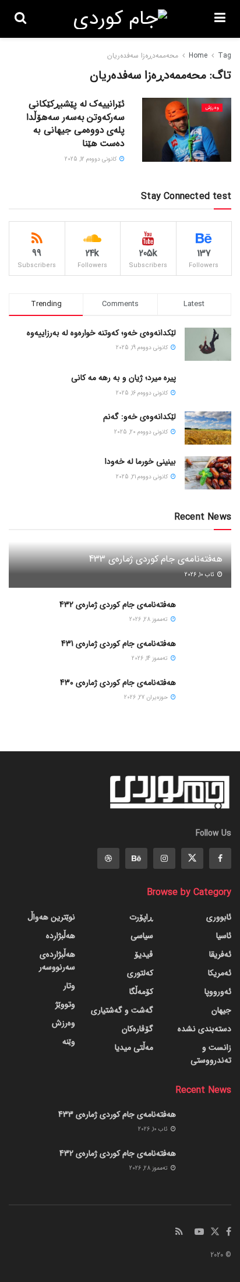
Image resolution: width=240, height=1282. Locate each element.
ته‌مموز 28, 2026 (149, 619)
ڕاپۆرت (141, 917)
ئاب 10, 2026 (200, 574)
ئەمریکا (219, 973)
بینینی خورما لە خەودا (140, 461)
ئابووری (218, 917)
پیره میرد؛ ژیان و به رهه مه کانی (123, 377)
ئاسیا (223, 935)
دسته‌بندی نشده (204, 1028)
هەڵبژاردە (60, 935)
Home (198, 55)
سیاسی (141, 935)
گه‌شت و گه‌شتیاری (122, 1010)
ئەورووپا (217, 991)
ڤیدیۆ (144, 954)
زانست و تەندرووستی (210, 1054)
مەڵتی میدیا (134, 1047)
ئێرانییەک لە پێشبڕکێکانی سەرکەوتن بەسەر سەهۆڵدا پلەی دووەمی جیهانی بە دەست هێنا (75, 123)
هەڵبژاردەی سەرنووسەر (57, 961)
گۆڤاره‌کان (137, 1028)
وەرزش (212, 107)
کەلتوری (140, 973)
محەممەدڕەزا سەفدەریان (142, 55)
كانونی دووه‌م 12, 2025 (91, 159)
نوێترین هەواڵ (51, 917)
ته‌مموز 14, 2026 (151, 658)
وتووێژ (65, 1004)
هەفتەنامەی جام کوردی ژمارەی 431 (118, 643)
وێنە (68, 1041)
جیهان (221, 1010)
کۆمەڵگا (141, 991)
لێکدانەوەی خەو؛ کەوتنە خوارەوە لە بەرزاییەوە (101, 332)
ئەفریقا (220, 954)
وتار (69, 985)
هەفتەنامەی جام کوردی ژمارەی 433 (156, 559)
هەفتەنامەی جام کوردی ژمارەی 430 (118, 682)
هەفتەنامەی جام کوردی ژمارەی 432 (117, 604)
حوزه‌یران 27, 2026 (147, 697)
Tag (224, 55)
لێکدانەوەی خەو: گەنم (139, 416)
